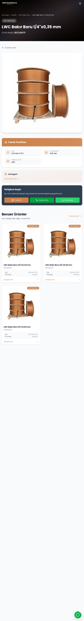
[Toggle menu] (80, 3)
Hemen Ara (43, 200)
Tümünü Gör (74, 216)
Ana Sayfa (5, 15)
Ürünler (13, 15)
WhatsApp (69, 200)
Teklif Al (18, 200)
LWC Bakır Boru (24, 15)
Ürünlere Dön (10, 47)
